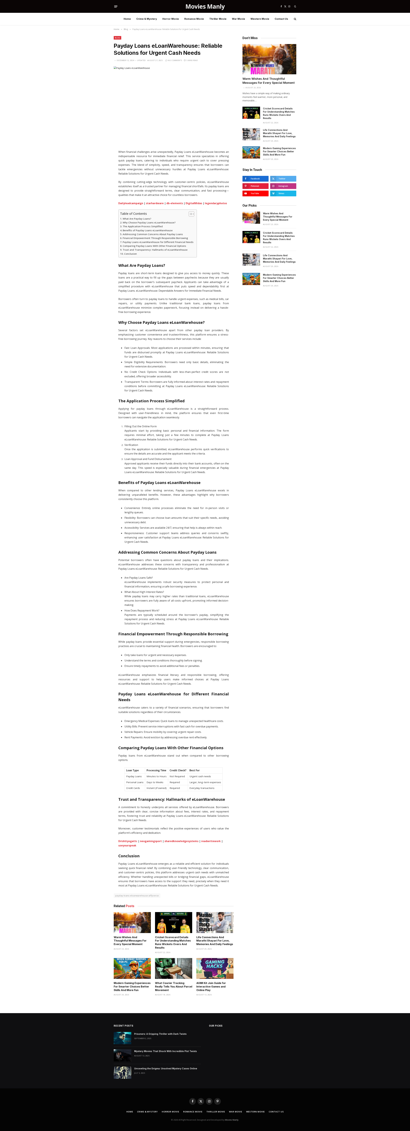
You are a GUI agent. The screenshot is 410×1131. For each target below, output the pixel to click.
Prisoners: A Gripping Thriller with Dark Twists (160, 1034)
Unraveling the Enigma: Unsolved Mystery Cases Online (165, 1068)
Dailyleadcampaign (130, 203)
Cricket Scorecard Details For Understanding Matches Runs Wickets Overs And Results (173, 942)
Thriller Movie (217, 18)
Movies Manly (231, 1119)
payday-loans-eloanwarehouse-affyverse (137, 895)
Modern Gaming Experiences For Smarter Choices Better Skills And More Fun (132, 986)
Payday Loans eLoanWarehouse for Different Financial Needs (158, 242)
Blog (117, 38)
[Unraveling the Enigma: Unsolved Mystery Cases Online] (122, 1073)
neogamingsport (151, 841)
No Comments (175, 60)
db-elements (174, 203)
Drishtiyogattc (127, 841)
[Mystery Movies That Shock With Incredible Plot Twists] (122, 1055)
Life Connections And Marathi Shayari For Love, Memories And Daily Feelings (214, 941)
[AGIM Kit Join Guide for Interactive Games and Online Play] (215, 968)
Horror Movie (170, 18)
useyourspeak (127, 845)
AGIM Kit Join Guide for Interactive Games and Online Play (211, 986)
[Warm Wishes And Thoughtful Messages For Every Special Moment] (132, 922)
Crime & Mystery (146, 18)
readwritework (211, 841)
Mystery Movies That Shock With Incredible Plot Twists (165, 1051)
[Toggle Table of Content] (189, 214)
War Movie (238, 18)
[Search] (294, 19)
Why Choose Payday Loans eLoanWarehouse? (149, 222)
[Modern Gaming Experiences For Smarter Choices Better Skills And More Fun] (132, 968)
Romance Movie (194, 18)
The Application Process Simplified (143, 226)
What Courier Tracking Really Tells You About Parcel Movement (173, 986)
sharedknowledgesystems (181, 841)
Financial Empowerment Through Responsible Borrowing (155, 238)
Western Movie (259, 18)
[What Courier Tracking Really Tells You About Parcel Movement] (173, 968)
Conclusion (130, 253)
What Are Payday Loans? (137, 218)
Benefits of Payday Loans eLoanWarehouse (148, 230)
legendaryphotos (216, 203)
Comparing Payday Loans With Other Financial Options (154, 245)
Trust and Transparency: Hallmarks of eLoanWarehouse (155, 249)
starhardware (155, 203)
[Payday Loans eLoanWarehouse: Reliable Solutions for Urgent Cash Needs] (174, 105)
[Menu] (115, 6)
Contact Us (281, 18)
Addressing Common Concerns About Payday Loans (153, 234)
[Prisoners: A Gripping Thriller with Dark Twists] (122, 1038)
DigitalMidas (194, 203)
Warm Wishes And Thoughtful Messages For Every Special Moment (130, 941)
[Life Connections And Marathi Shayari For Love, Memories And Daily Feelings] (215, 922)
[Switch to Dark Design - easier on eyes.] (294, 6)
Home (127, 18)
